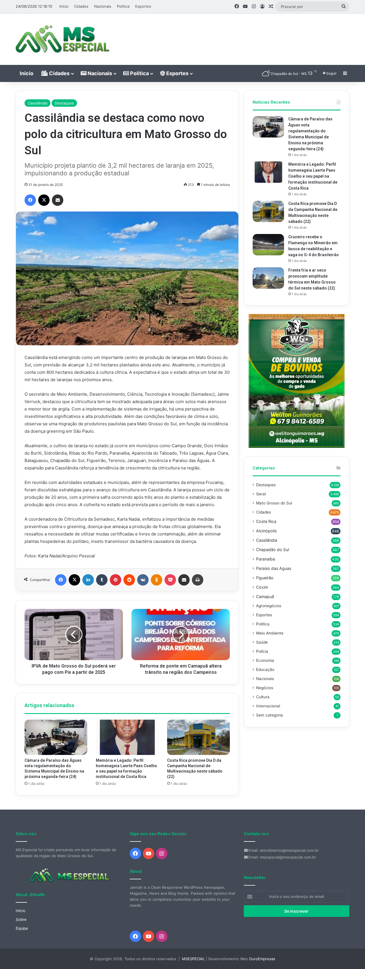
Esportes (143, 6)
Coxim (262, 587)
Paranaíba (265, 559)
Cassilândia (37, 103)
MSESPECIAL (193, 958)
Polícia (262, 651)
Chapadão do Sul (272, 549)
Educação (265, 669)
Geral (261, 494)
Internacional (268, 706)
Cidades (81, 6)
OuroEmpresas (262, 958)
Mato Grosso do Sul (274, 503)
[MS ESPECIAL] (65, 39)
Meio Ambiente (269, 633)
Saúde (262, 642)
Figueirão (264, 577)
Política (123, 6)
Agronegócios (268, 605)
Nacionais (102, 6)
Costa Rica (266, 521)
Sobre (21, 919)
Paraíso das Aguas (273, 568)
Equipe (22, 928)
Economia (265, 660)
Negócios (264, 687)
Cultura (262, 697)
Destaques (64, 103)
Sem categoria (269, 715)
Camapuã (265, 596)
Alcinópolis (266, 530)
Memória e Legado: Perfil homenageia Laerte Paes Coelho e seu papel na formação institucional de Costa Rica (312, 176)
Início (63, 6)
